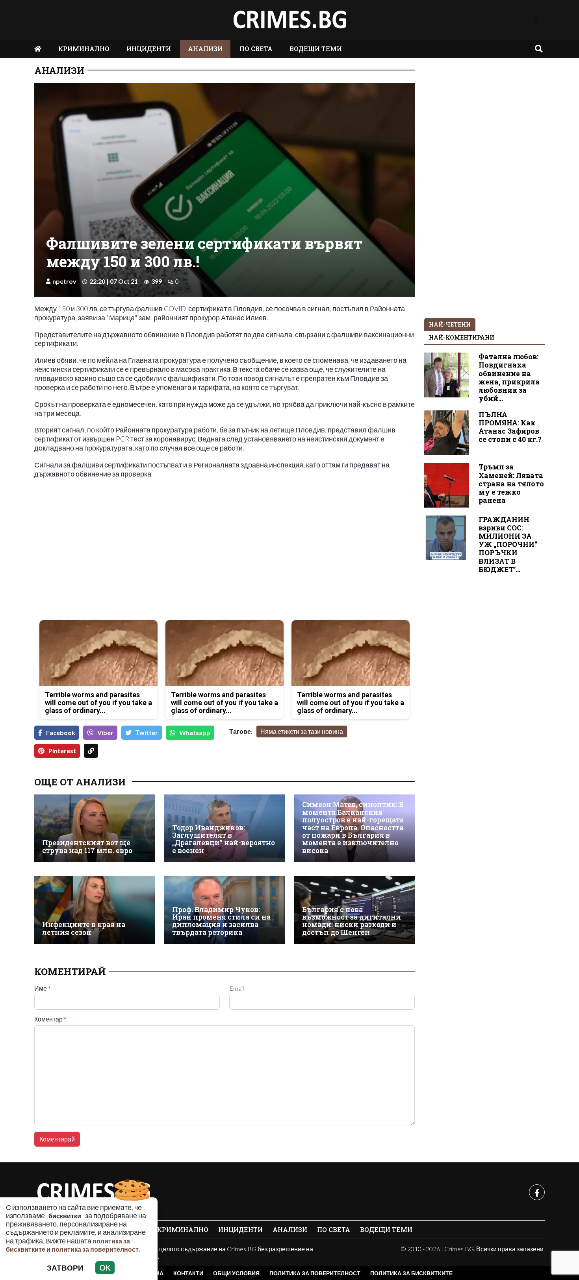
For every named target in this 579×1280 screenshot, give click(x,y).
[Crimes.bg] (93, 1192)
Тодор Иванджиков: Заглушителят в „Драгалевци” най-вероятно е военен (223, 839)
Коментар (50, 1019)
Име (42, 988)
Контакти (188, 1273)
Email (236, 988)
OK (105, 1267)
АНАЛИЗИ (205, 48)
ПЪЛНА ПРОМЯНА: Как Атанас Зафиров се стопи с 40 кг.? (510, 427)
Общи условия (236, 1273)
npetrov (64, 281)
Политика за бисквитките (411, 1273)
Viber (105, 732)
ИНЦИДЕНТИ (148, 48)
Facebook (60, 732)
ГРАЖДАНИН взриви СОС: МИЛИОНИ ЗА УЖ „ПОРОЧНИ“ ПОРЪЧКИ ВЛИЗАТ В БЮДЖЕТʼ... (508, 544)
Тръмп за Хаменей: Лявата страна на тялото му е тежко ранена (511, 483)
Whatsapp (194, 732)
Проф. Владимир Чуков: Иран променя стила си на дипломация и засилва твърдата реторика (221, 921)
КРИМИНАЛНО (83, 48)
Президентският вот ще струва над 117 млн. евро (87, 846)
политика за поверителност (95, 1249)
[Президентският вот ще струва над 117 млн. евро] (94, 828)
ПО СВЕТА (256, 48)
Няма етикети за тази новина (301, 731)
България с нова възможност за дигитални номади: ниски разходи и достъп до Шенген (351, 921)
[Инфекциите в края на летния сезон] (94, 910)
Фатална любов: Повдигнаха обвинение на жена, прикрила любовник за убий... (509, 377)
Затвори (65, 1267)
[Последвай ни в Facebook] (536, 20)
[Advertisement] (127, 559)
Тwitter (146, 732)
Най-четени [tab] (450, 324)
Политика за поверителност (314, 1273)
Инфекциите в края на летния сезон (83, 928)
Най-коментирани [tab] (461, 337)
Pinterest (62, 750)
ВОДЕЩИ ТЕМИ (316, 48)
